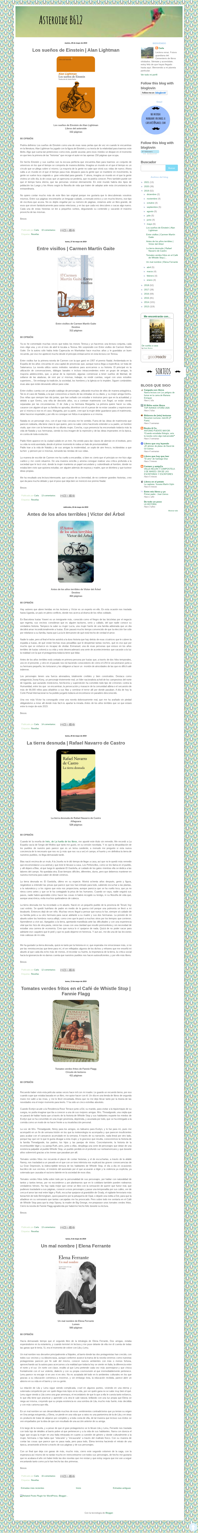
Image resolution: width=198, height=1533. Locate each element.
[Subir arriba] (193, 1527)
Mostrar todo (173, 511)
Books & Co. (150, 428)
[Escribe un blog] (64, 230)
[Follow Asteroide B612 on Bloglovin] (154, 94)
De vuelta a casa (150, 345)
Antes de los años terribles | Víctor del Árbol (159, 242)
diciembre (152, 194)
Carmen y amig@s (153, 466)
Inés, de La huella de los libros (61, 841)
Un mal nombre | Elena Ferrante (162, 262)
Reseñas (35, 234)
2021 (147, 182)
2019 (147, 190)
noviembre (152, 198)
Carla (161, 48)
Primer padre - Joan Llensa (156, 494)
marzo (150, 271)
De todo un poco (153, 501)
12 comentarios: (48, 970)
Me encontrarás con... (157, 316)
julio (149, 215)
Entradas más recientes (32, 1488)
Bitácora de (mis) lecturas (157, 415)
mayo (150, 224)
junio (149, 219)
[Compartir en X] (67, 230)
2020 (147, 186)
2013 (147, 306)
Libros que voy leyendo (156, 443)
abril (149, 267)
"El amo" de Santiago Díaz (156, 459)
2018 (147, 285)
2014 (147, 302)
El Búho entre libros (154, 405)
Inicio (78, 1488)
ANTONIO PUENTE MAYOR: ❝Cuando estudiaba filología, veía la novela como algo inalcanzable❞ (159, 433)
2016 (147, 294)
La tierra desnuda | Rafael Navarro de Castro (159, 249)
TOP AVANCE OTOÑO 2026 (157, 408)
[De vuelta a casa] (157, 341)
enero (150, 280)
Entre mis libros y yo (155, 491)
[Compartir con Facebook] (70, 230)
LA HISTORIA (150, 504)
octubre (151, 203)
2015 (147, 298)
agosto (150, 211)
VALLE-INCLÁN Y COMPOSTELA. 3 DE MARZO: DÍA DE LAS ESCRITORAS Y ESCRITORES (159, 471)
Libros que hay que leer (156, 456)
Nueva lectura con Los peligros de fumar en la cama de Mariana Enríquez (159, 395)
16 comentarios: (48, 1476)
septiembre (152, 207)
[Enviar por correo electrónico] (61, 230)
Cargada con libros (154, 390)
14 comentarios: (48, 724)
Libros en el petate (154, 481)
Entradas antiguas (122, 1488)
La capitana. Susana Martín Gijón (159, 484)
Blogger (109, 1513)
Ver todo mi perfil (149, 74)
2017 (147, 289)
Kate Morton (148, 348)
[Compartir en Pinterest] (73, 230)
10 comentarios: (48, 230)
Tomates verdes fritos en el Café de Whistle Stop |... (162, 256)
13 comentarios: (48, 496)
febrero (151, 276)
